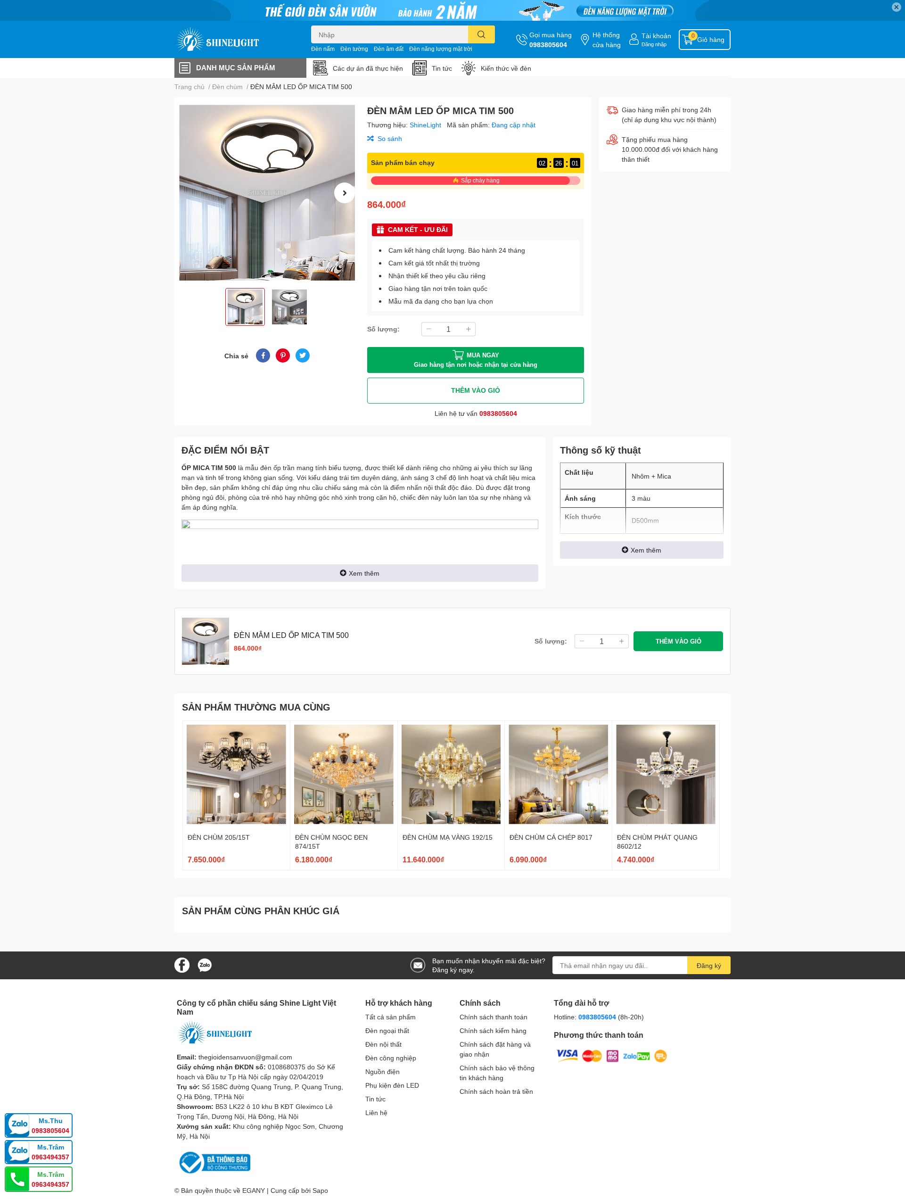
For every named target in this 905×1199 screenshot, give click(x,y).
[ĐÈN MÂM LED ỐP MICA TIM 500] (267, 193)
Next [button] (344, 192)
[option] (267, 193)
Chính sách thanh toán (493, 1017)
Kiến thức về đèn (506, 68)
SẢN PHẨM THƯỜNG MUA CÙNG (256, 706)
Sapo (320, 1190)
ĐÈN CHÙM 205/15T (219, 837)
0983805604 (548, 45)
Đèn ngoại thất (387, 1030)
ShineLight (426, 125)
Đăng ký (709, 965)
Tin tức (442, 68)
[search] (481, 34)
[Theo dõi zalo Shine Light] (204, 964)
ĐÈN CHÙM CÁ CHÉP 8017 (551, 837)
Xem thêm (364, 573)
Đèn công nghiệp (390, 1058)
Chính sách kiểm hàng (493, 1030)
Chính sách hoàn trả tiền (496, 1091)
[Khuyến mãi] (452, 10)
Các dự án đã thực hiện (368, 68)
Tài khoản (656, 36)
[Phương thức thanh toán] (612, 1055)
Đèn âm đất (388, 48)
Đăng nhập (654, 44)
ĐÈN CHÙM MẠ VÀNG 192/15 (448, 837)
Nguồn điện (382, 1071)
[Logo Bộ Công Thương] (213, 1162)
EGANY (253, 1190)
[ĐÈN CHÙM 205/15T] (236, 774)
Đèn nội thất (383, 1044)
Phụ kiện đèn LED (392, 1085)
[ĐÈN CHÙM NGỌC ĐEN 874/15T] (344, 774)
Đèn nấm (323, 48)
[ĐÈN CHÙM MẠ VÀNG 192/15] (451, 774)
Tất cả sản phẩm (390, 1017)
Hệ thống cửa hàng (606, 40)
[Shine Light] (232, 39)
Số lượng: (383, 329)
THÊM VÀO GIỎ (475, 390)
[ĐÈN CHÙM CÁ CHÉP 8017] (558, 774)
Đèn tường (354, 48)
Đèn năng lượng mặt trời (440, 48)
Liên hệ (376, 1112)
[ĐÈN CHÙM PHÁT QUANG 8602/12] (666, 774)
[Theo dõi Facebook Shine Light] (181, 964)
